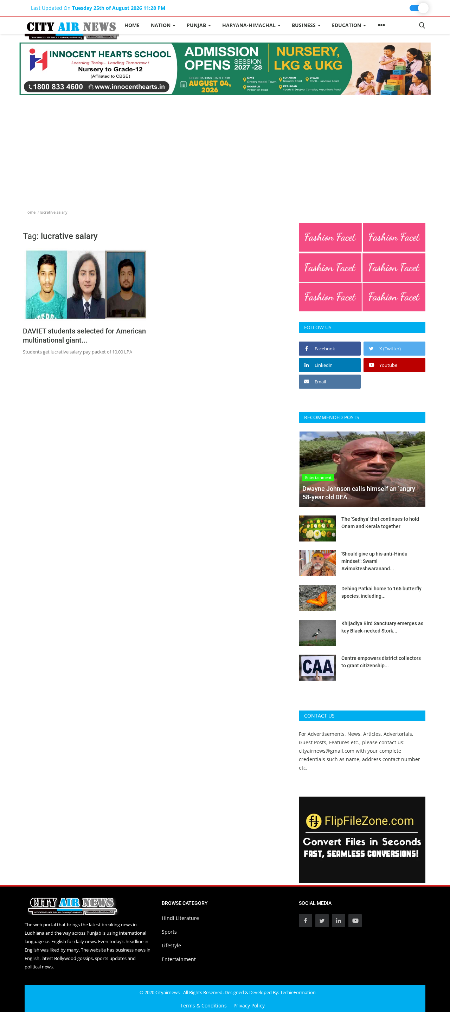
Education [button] (347, 25)
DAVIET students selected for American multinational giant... (84, 335)
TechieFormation (298, 992)
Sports (169, 931)
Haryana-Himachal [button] (249, 25)
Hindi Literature (180, 918)
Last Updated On (98, 8)
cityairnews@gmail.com (326, 750)
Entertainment (179, 959)
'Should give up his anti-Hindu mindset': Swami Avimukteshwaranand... (374, 561)
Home (132, 25)
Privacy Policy (249, 1005)
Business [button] (304, 25)
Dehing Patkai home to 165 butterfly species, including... (381, 592)
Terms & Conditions (203, 1005)
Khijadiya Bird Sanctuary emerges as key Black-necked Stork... (382, 627)
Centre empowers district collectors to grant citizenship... (381, 661)
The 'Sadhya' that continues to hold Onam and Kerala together (380, 522)
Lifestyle (171, 945)
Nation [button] (161, 25)
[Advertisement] (225, 148)
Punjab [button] (197, 25)
